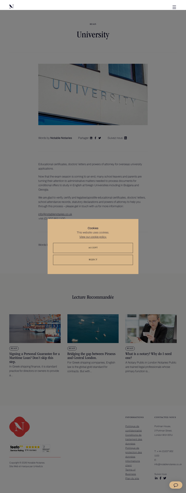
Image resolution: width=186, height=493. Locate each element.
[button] (27, 7)
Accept (93, 248)
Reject (93, 260)
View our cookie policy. (93, 237)
